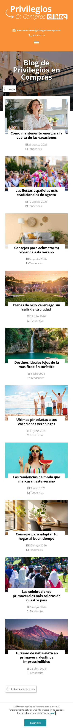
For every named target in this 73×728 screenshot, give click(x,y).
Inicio (12, 89)
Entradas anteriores (23, 689)
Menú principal (36, 42)
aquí (52, 712)
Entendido (35, 722)
